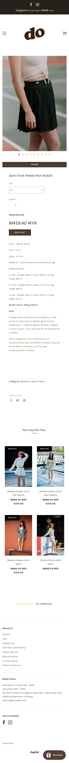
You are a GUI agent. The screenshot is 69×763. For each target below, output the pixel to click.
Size (11, 184)
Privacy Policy (10, 660)
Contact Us (8, 643)
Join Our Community (13, 647)
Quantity (12, 200)
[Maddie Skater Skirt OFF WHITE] (18, 467)
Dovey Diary (7, 743)
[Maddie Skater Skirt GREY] (18, 536)
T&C (4, 638)
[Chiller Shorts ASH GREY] (50, 536)
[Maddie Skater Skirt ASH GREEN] (50, 467)
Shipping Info (10, 652)
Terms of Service (11, 665)
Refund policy (10, 656)
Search (6, 634)
